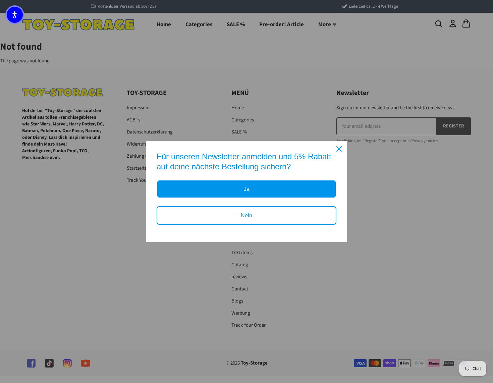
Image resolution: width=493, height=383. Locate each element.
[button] (14, 14)
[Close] (339, 149)
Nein (246, 215)
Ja (247, 189)
